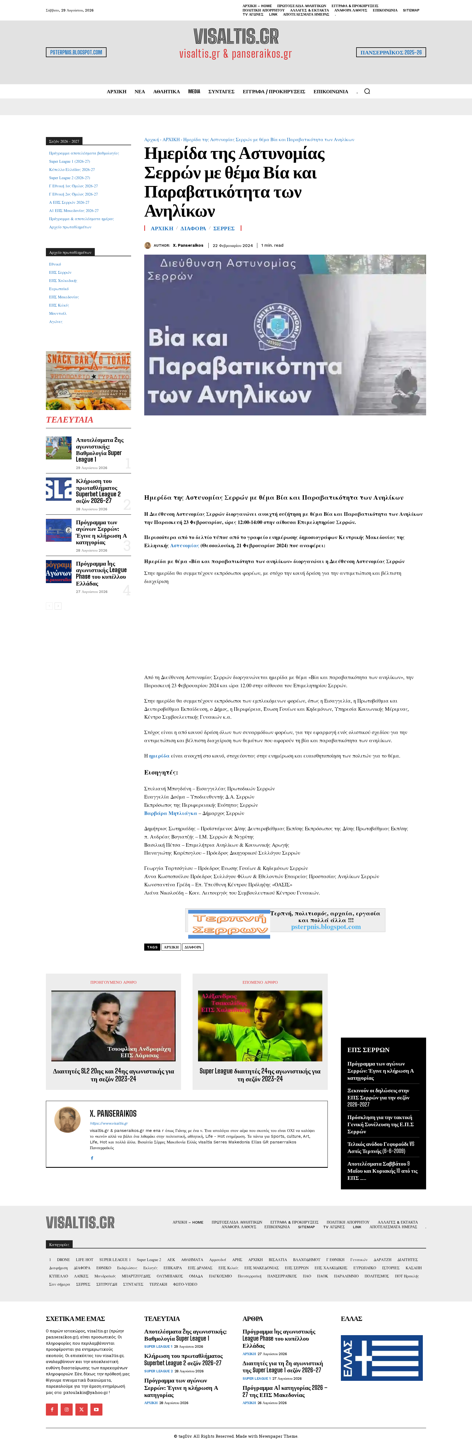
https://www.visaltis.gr (109, 1123)
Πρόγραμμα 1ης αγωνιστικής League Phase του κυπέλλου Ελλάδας (101, 573)
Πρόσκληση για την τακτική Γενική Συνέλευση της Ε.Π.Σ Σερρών (380, 1124)
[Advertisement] (285, 453)
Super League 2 (158, 1371)
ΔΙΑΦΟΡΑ (193, 228)
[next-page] (58, 606)
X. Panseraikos (188, 245)
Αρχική (151, 139)
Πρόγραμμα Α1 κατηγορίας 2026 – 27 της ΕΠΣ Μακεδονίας (285, 1391)
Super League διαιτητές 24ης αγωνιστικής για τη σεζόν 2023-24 (260, 1075)
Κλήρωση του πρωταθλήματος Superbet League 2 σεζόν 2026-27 (98, 490)
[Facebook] (395, 244)
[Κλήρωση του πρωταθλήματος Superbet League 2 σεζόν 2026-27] (59, 489)
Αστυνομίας (184, 545)
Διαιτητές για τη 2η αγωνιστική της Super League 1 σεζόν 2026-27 (283, 1366)
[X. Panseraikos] (149, 245)
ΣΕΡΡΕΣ (224, 228)
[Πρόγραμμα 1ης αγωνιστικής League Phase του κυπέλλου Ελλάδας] (59, 571)
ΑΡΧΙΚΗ (171, 139)
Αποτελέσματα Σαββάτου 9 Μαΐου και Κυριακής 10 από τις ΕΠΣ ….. (382, 1170)
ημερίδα (159, 755)
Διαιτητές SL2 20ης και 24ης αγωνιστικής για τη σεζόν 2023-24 (113, 1075)
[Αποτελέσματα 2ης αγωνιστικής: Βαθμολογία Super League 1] (59, 447)
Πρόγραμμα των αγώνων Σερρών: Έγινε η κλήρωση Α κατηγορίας (101, 532)
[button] (367, 91)
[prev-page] (49, 606)
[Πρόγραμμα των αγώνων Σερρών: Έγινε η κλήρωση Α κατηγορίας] (59, 530)
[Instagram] (67, 1410)
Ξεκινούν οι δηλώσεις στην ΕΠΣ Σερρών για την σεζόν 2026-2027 (378, 1097)
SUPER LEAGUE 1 (158, 1346)
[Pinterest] (420, 244)
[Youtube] (96, 1410)
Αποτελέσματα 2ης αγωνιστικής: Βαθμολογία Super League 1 (99, 449)
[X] (408, 244)
